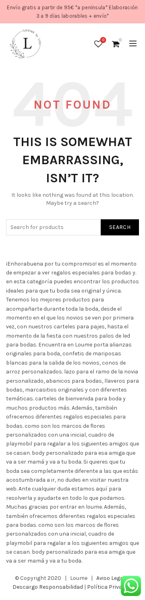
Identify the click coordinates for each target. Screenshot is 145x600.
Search (119, 227)
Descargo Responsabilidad (47, 587)
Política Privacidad (111, 587)
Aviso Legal (110, 578)
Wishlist (103, 40)
